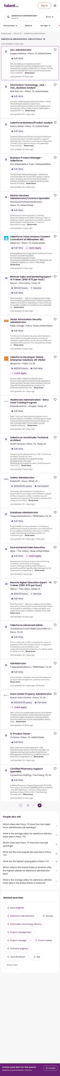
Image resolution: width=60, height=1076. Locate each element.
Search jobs (6, 33)
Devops (49, 916)
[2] (40, 805)
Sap (38, 956)
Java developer (17, 956)
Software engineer (19, 948)
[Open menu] (55, 5)
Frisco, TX (17, 33)
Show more (29, 73)
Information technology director (26, 924)
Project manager (18, 940)
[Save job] (55, 50)
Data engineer (17, 907)
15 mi (48, 16)
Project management (20, 932)
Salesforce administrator (22, 916)
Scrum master (45, 940)
